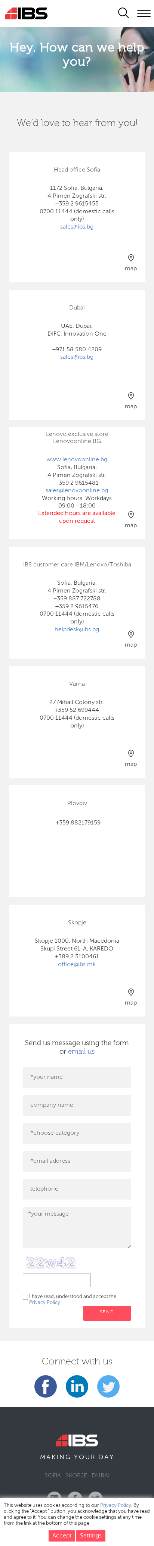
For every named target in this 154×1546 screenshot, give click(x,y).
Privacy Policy (44, 1302)
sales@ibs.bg (76, 227)
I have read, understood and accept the (72, 1299)
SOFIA (52, 1476)
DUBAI (101, 1476)
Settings (91, 1536)
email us (81, 1051)
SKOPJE (76, 1476)
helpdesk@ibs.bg (77, 630)
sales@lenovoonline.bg (77, 491)
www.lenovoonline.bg (76, 460)
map (131, 269)
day (106, 1457)
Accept (61, 1536)
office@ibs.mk (77, 965)
